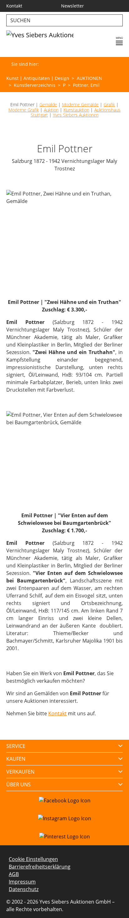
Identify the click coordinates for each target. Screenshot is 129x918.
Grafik (109, 104)
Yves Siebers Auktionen (76, 115)
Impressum (22, 881)
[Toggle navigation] (119, 43)
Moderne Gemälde (80, 104)
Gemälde (48, 104)
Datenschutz (24, 889)
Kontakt (57, 713)
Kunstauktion (76, 110)
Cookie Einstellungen (33, 859)
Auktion (51, 110)
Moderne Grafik (23, 110)
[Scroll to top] (115, 904)
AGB (14, 874)
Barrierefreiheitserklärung (39, 866)
